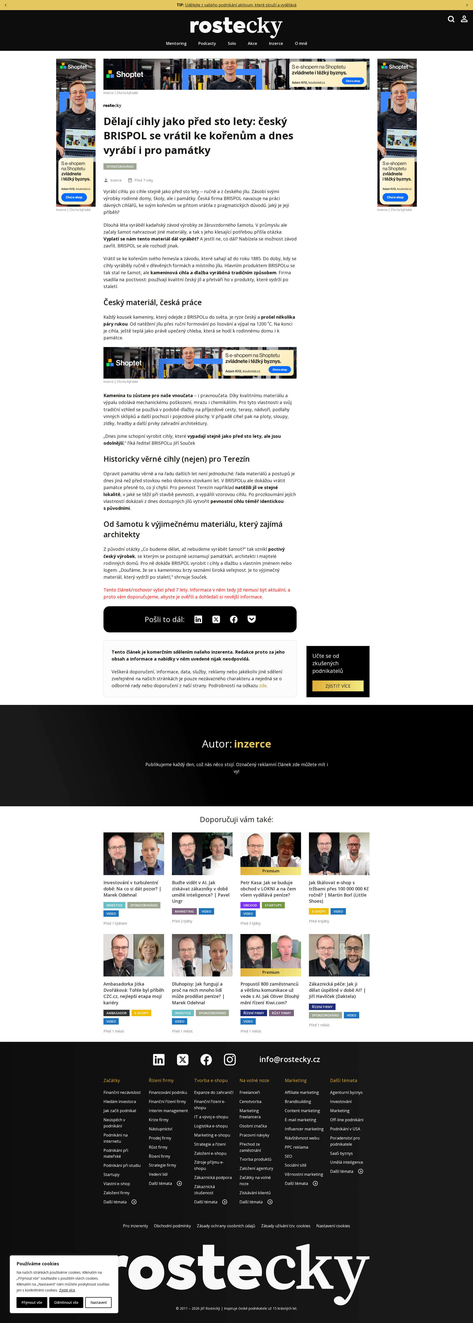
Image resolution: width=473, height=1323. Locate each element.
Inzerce (276, 43)
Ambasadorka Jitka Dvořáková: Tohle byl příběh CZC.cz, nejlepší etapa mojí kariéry (133, 993)
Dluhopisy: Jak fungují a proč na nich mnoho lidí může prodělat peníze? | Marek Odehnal (198, 993)
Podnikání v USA (345, 1129)
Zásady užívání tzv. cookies (285, 1226)
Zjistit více (67, 1290)
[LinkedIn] (159, 1060)
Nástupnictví (160, 1129)
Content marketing (302, 1110)
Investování (341, 1101)
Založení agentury (256, 1168)
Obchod (250, 905)
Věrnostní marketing (304, 1174)
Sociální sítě (295, 1165)
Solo (232, 43)
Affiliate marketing (302, 1092)
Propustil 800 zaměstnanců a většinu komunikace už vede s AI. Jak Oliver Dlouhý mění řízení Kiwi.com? (269, 993)
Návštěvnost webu (302, 1138)
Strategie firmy (162, 1165)
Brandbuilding (298, 1101)
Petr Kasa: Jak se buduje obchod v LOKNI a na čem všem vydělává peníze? (268, 889)
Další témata (115, 1202)
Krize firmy (159, 1119)
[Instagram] (230, 1060)
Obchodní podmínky (172, 1226)
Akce (252, 43)
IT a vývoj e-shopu (211, 1117)
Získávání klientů (255, 1192)
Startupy (273, 905)
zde (263, 685)
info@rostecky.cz (289, 1059)
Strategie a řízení (210, 1144)
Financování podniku (168, 1092)
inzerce (116, 180)
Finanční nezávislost (122, 1092)
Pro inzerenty (135, 1226)
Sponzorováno (120, 166)
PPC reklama (296, 1147)
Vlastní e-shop (116, 1183)
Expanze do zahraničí (213, 1092)
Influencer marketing (304, 1129)
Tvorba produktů (255, 1159)
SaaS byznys (341, 1153)
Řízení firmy (253, 1013)
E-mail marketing (300, 1119)
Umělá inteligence (346, 1162)
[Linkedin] (198, 619)
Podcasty (207, 43)
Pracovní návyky (254, 1135)
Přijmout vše (31, 1302)
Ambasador (116, 1013)
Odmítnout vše (66, 1302)
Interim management (168, 1110)
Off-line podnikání (346, 1119)
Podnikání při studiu (122, 1165)
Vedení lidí (158, 1174)
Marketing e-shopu (212, 1135)
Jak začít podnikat (119, 1110)
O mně (301, 43)
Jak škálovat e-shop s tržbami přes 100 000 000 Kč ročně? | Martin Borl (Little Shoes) (339, 892)
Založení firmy (116, 1192)
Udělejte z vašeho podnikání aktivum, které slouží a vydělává (240, 5)
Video (111, 913)
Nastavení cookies (333, 1226)
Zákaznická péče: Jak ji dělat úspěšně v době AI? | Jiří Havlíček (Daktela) (337, 990)
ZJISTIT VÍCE (338, 686)
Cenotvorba (250, 1101)
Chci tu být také (80, 210)
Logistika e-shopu (211, 1126)
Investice (114, 905)
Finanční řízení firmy (167, 1101)
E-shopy (319, 911)
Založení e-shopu (210, 1153)
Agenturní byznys (346, 1092)
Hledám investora (119, 1101)
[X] (216, 619)
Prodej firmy (160, 1138)
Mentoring (176, 43)
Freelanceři (249, 1092)
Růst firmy (281, 1013)
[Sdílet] (234, 619)
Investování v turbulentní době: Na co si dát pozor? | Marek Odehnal (132, 889)
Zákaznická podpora (213, 1177)
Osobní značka (253, 1126)
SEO (288, 1156)
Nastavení (98, 1302)
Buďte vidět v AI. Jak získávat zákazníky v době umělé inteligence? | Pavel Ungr (201, 892)
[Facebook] (206, 1060)
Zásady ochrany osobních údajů (226, 1226)
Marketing (184, 911)
